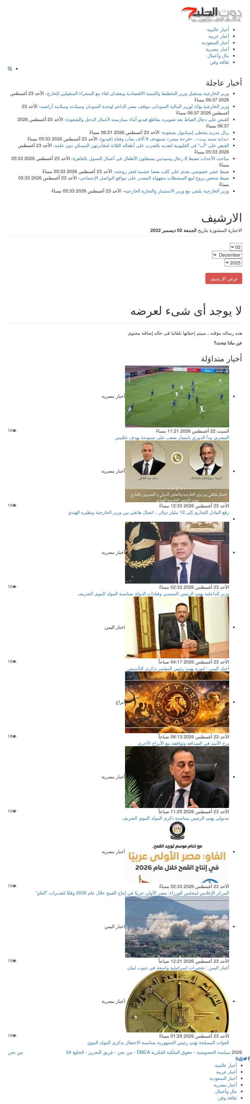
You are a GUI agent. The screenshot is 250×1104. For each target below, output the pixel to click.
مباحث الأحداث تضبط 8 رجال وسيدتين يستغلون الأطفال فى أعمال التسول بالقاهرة (151, 158)
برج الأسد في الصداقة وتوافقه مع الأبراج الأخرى (183, 743)
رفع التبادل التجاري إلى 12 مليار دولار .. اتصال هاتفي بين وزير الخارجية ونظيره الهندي (148, 512)
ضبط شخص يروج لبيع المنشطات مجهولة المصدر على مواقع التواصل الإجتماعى (154, 177)
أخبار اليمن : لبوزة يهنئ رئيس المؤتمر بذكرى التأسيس (178, 668)
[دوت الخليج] (211, 13)
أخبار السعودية (215, 42)
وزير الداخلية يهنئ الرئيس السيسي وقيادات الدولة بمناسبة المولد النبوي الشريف (153, 593)
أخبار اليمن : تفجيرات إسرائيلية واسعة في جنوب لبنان (178, 967)
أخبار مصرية (217, 49)
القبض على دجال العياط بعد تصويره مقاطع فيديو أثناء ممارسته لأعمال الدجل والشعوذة (147, 119)
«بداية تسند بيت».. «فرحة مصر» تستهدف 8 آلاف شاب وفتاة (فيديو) (164, 138)
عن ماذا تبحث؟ (228, 342)
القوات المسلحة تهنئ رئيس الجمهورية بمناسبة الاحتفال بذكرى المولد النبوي (158, 1042)
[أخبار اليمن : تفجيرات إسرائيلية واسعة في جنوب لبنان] (177, 926)
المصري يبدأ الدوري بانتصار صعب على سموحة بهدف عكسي (172, 437)
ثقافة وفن (219, 62)
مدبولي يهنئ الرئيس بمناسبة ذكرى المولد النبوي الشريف (175, 818)
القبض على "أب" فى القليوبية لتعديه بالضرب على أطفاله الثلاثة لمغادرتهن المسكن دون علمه (142, 145)
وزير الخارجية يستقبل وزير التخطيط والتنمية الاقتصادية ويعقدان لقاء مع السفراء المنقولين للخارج (138, 93)
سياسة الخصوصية (213, 1052)
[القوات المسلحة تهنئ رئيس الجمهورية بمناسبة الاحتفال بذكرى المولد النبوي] (177, 1001)
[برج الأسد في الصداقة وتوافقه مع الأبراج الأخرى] (177, 701)
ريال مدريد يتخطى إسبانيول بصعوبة (195, 132)
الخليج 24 (75, 1052)
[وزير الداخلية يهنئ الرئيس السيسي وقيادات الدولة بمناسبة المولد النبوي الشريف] (177, 552)
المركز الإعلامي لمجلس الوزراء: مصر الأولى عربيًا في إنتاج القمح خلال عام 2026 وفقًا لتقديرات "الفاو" (132, 892)
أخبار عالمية (218, 29)
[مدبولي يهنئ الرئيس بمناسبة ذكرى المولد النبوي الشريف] (177, 776)
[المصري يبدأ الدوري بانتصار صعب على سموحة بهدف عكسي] (177, 396)
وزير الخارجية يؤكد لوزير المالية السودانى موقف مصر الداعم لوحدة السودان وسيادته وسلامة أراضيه (134, 106)
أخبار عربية (218, 36)
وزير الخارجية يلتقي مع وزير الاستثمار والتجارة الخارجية (176, 190)
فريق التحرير (100, 1052)
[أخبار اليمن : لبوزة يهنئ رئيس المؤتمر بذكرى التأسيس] (177, 627)
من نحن (124, 1052)
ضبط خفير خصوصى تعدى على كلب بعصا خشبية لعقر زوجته (172, 171)
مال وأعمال (218, 55)
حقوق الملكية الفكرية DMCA (164, 1052)
